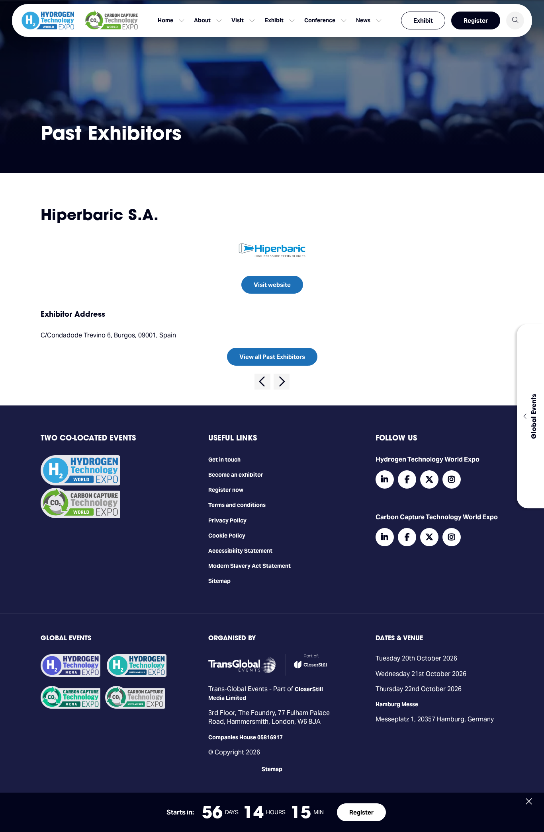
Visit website (272, 284)
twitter (429, 479)
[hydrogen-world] (80, 483)
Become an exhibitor (235, 474)
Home (165, 20)
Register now (225, 489)
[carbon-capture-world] (80, 516)
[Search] (515, 20)
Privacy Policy (227, 520)
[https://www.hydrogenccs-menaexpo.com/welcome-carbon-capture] (70, 706)
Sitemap (219, 581)
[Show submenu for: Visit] (252, 20)
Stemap (272, 769)
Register (476, 20)
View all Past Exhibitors (272, 356)
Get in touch (224, 459)
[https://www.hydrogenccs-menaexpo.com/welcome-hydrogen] (70, 674)
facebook (407, 479)
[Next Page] (282, 382)
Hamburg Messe (397, 704)
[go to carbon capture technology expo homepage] (111, 20)
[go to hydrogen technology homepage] (48, 20)
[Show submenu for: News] (378, 20)
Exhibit (423, 20)
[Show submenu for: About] (219, 20)
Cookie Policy (226, 535)
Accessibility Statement (240, 550)
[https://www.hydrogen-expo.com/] (136, 674)
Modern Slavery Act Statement (249, 565)
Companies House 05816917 (245, 737)
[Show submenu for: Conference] (343, 20)
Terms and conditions (237, 505)
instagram (451, 479)
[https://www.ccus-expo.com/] (135, 706)
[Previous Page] (262, 382)
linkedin (385, 479)
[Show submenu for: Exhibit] (292, 20)
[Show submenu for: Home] (181, 20)
